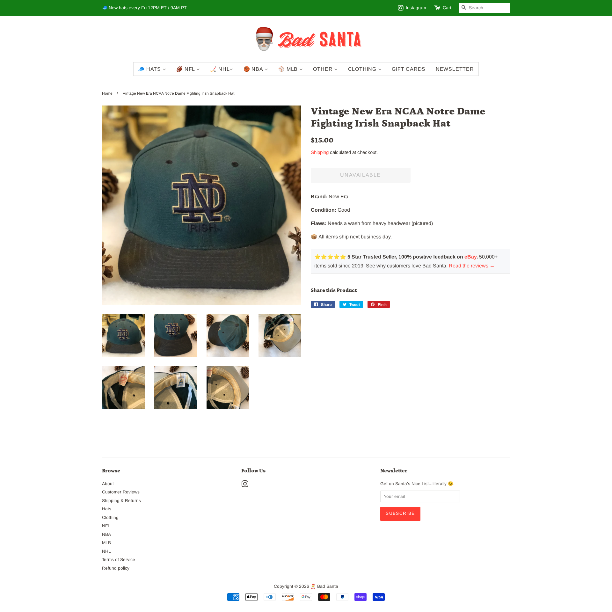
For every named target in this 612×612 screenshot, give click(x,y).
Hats (106, 508)
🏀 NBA (254, 69)
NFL (106, 525)
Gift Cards (409, 69)
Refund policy (115, 568)
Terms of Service (118, 559)
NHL (106, 551)
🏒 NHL (219, 69)
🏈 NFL (186, 69)
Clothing (363, 69)
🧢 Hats (150, 69)
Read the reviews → (472, 265)
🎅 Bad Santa (324, 586)
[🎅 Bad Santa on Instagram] (244, 485)
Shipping (320, 152)
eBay (470, 256)
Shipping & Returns (121, 500)
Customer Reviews (121, 492)
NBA (106, 534)
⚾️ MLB (288, 69)
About (108, 483)
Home (107, 93)
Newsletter (455, 69)
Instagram (416, 7)
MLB (106, 542)
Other (323, 69)
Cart (447, 7)
